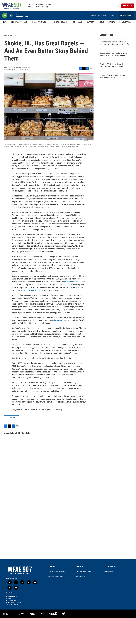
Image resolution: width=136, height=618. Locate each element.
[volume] (11, 15)
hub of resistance (70, 282)
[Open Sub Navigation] (8, 22)
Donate (128, 5)
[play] (4, 15)
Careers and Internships (56, 576)
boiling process (60, 320)
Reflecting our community (56, 571)
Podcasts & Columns (59, 22)
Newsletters (125, 22)
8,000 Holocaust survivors (32, 290)
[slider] (14, 15)
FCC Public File (80, 576)
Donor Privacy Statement (84, 571)
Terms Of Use (108, 571)
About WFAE (52, 567)
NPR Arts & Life (10, 35)
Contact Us (79, 567)
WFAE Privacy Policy (110, 567)
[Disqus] (68, 476)
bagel (54, 344)
